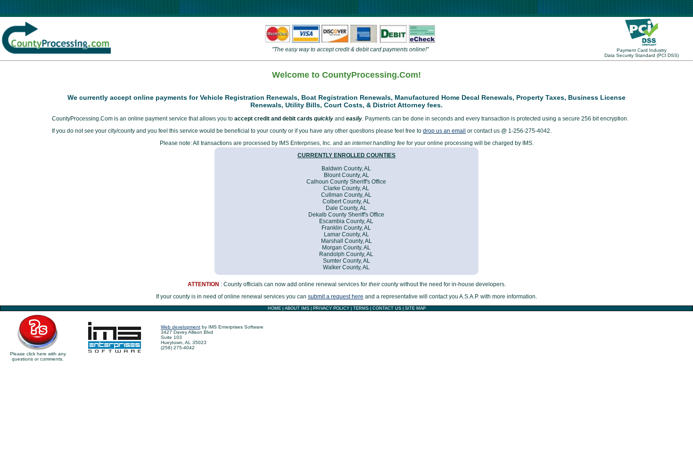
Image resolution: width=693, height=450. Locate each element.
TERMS (361, 308)
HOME (274, 308)
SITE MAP (415, 308)
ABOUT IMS (297, 308)
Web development (180, 326)
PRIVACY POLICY (331, 308)
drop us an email (444, 131)
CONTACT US (386, 308)
